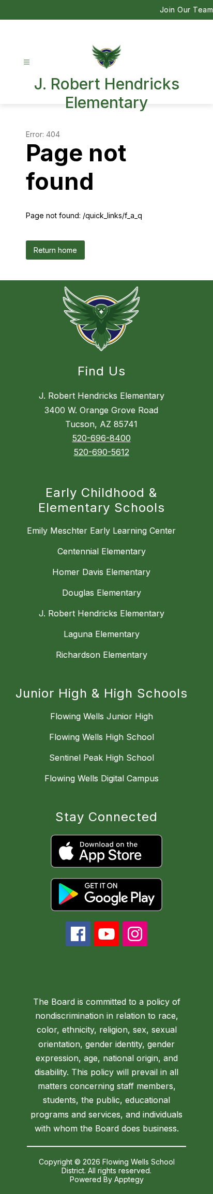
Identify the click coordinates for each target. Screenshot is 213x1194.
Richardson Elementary (101, 654)
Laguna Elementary (102, 634)
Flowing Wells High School (101, 737)
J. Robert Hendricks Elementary (101, 613)
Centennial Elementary (101, 551)
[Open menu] (27, 62)
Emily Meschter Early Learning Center (101, 530)
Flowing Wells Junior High (101, 716)
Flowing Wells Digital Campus (101, 778)
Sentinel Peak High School (101, 757)
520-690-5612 (101, 452)
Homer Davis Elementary (101, 572)
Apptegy (129, 1179)
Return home (55, 250)
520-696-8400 (101, 438)
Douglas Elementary (101, 592)
